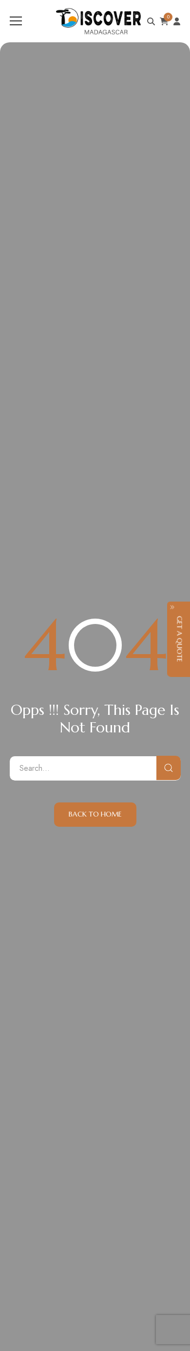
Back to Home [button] (95, 814)
